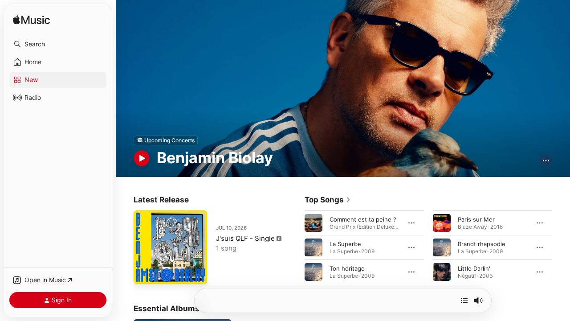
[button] (58, 44)
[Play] (142, 158)
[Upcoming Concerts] (166, 140)
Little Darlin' (474, 268)
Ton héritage (347, 268)
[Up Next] (464, 300)
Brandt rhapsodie (481, 243)
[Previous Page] (295, 247)
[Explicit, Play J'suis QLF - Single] (144, 273)
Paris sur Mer (476, 218)
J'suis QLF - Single (245, 238)
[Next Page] (561, 247)
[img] (31, 20)
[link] (328, 200)
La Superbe (345, 243)
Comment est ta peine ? (363, 218)
